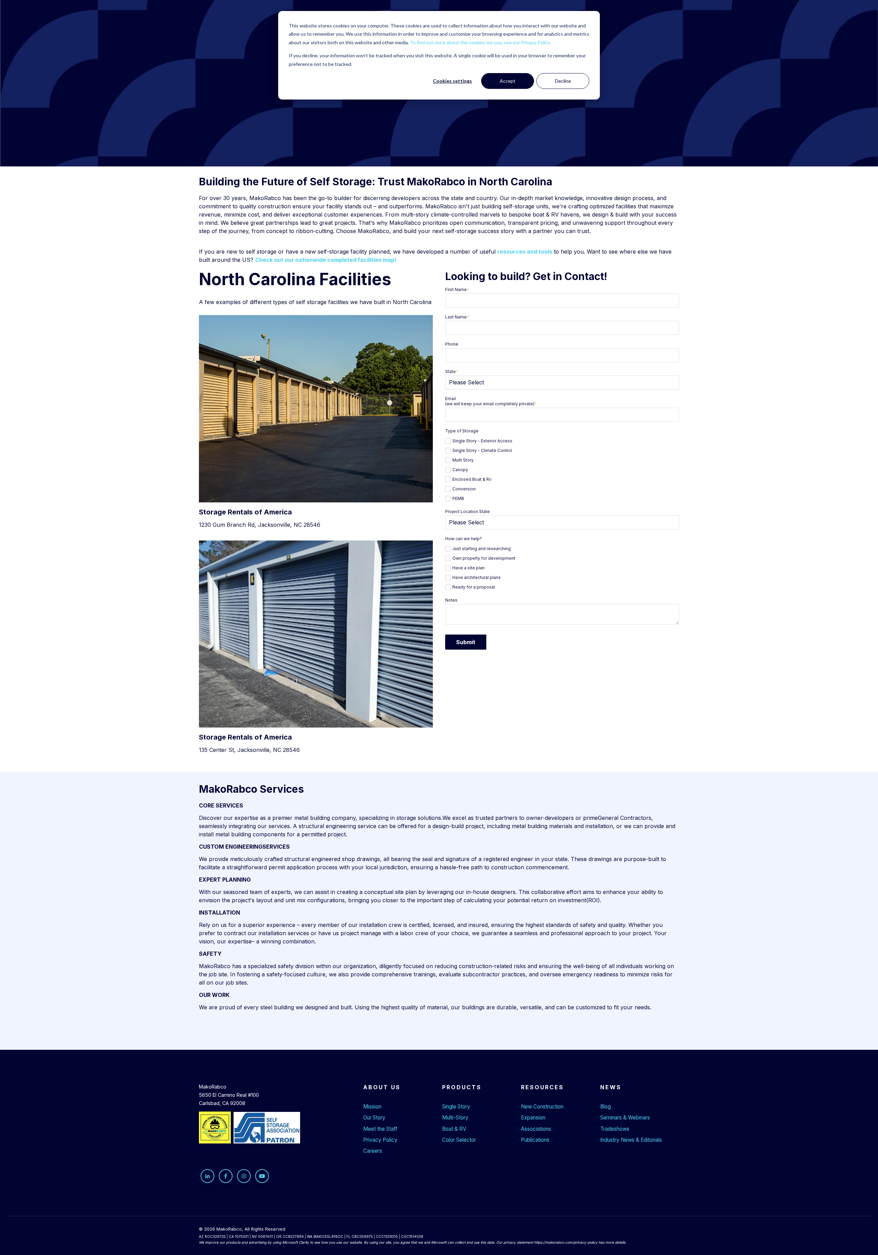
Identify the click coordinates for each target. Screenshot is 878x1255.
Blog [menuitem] (605, 1106)
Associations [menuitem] (536, 1129)
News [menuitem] (610, 1087)
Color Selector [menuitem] (459, 1140)
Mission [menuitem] (372, 1106)
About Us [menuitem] (382, 1087)
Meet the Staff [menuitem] (380, 1129)
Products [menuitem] (462, 1087)
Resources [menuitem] (542, 1087)
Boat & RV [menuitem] (454, 1129)
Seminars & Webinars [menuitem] (625, 1117)
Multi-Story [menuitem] (455, 1117)
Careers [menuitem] (372, 1151)
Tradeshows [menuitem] (614, 1129)
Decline (563, 81)
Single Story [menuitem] (456, 1106)
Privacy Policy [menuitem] (380, 1140)
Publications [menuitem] (535, 1140)
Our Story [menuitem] (374, 1117)
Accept (507, 81)
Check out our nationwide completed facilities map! (325, 259)
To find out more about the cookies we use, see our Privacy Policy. (480, 42)
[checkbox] (562, 468)
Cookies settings (452, 81)
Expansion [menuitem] (533, 1117)
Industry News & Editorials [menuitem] (631, 1140)
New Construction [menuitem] (542, 1106)
